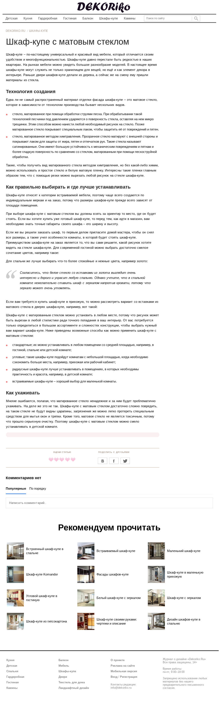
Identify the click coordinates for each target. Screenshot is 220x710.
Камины (129, 18)
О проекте (118, 660)
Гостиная (69, 18)
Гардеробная (47, 18)
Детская (12, 18)
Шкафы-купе (108, 18)
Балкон (87, 18)
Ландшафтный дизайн (74, 688)
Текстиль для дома (72, 682)
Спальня (12, 671)
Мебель (64, 665)
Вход (114, 676)
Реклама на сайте (123, 665)
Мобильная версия (124, 671)
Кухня (27, 18)
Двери (63, 676)
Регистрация (128, 676)
